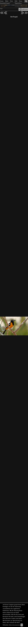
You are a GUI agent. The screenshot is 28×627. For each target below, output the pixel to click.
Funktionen (24, 9)
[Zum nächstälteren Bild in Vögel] (22, 13)
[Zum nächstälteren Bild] (26, 13)
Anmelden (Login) (5, 3)
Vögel (1, 8)
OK (22, 625)
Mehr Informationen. (15, 625)
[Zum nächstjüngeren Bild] (2, 13)
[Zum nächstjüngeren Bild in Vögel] (5, 13)
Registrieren (18, 3)
